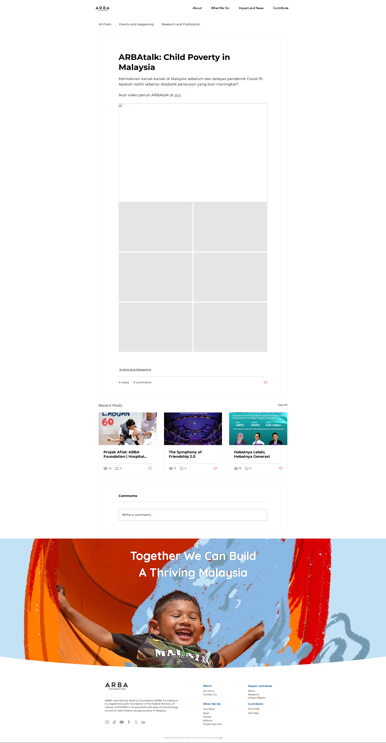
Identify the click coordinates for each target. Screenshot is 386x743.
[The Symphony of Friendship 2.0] (193, 429)
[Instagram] (107, 722)
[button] (195, 8)
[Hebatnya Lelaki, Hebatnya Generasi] (258, 429)
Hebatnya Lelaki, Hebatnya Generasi (252, 454)
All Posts (105, 24)
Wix (221, 737)
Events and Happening (136, 24)
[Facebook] (128, 722)
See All (282, 405)
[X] (136, 722)
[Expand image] (156, 226)
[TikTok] (114, 722)
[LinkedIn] (143, 722)
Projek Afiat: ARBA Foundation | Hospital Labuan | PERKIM (124, 454)
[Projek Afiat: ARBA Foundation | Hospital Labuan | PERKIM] (128, 429)
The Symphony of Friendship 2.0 (185, 454)
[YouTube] (121, 722)
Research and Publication (181, 24)
